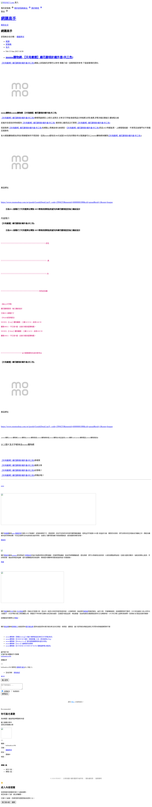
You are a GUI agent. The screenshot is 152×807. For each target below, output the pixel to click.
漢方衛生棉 (29, 626)
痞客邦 (19, 667)
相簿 (8, 41)
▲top (3, 676)
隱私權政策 (89, 778)
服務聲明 (98, 778)
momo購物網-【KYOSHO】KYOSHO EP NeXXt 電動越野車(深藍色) (28, 646)
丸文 (11, 611)
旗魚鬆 (85, 611)
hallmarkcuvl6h (6, 656)
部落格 (8, 44)
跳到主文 (5, 25)
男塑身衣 (28, 555)
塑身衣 (3, 540)
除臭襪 (6, 533)
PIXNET (58, 778)
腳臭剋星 (18, 533)
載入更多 (5, 680)
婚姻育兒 (20, 37)
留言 (23, 667)
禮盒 (16, 618)
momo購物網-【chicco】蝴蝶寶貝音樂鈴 (19, 643)
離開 (13, 802)
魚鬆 (2, 562)
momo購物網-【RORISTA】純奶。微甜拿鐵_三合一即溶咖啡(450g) (28, 639)
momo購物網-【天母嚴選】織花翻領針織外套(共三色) (39, 57)
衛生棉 (6, 626)
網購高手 (8, 18)
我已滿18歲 (6, 802)
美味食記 (17, 672)
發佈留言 (5, 694)
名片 (8, 47)
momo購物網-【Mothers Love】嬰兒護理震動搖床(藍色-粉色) (26, 641)
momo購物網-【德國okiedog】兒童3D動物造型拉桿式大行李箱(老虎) (29, 637)
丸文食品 (20, 611)
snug (2, 486)
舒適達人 (15, 626)
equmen (14, 555)
